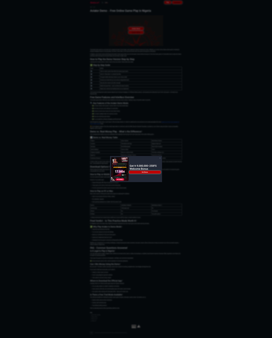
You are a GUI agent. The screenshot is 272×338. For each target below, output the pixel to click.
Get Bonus (145, 172)
